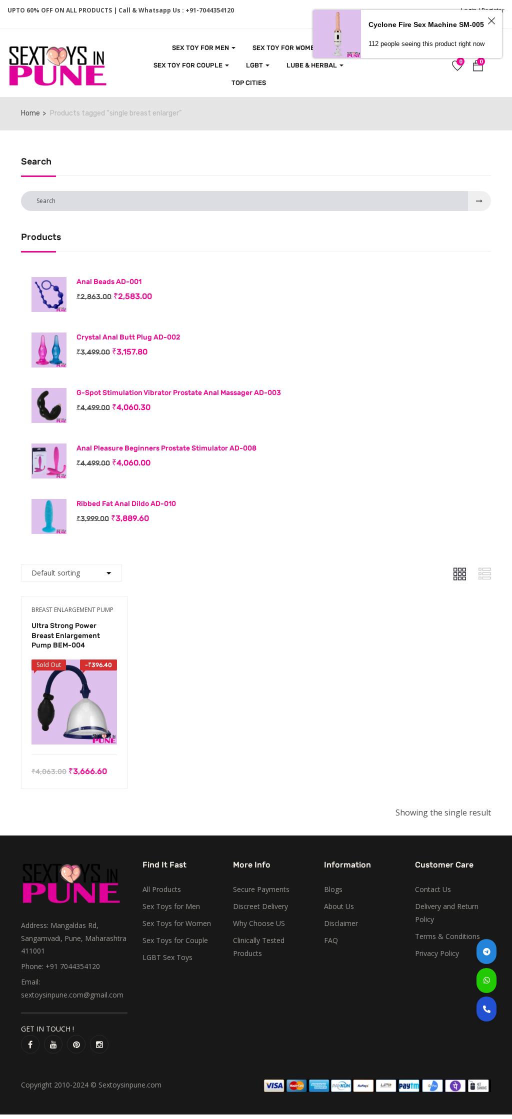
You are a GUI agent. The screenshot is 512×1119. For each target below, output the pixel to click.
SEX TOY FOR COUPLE (189, 65)
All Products (161, 889)
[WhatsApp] (486, 980)
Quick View (74, 729)
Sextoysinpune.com (130, 1085)
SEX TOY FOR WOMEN (286, 48)
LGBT (255, 65)
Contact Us (433, 889)
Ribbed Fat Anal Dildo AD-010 (126, 504)
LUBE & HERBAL (312, 65)
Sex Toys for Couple (175, 940)
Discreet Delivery (260, 906)
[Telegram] (486, 951)
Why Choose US (259, 923)
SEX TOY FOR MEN (201, 48)
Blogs (333, 889)
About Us (339, 906)
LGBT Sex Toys (167, 957)
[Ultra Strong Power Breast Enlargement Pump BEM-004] (74, 666)
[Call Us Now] (486, 1009)
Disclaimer (341, 923)
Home (30, 113)
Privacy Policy (437, 953)
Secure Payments (261, 889)
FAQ (331, 940)
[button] (478, 67)
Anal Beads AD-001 (109, 282)
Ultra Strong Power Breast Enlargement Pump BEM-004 (66, 636)
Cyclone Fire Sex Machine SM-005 (426, 24)
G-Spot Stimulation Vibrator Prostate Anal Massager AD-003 (178, 392)
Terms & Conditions (447, 936)
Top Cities (249, 82)
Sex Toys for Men (171, 906)
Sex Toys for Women (176, 923)
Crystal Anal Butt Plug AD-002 (128, 337)
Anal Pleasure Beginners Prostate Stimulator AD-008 (166, 448)
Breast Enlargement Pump (73, 610)
